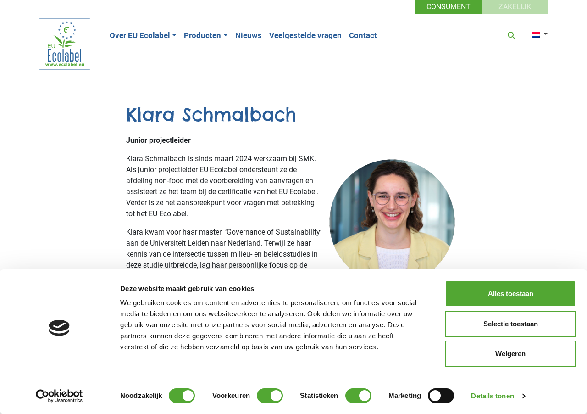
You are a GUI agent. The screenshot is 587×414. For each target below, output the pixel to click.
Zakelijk (514, 6)
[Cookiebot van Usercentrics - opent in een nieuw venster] (59, 396)
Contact (363, 35)
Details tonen (492, 396)
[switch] (270, 395)
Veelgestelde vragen (305, 35)
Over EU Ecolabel (140, 35)
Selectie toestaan (510, 324)
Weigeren (510, 354)
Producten (202, 35)
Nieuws (248, 35)
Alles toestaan (510, 293)
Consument (448, 6)
